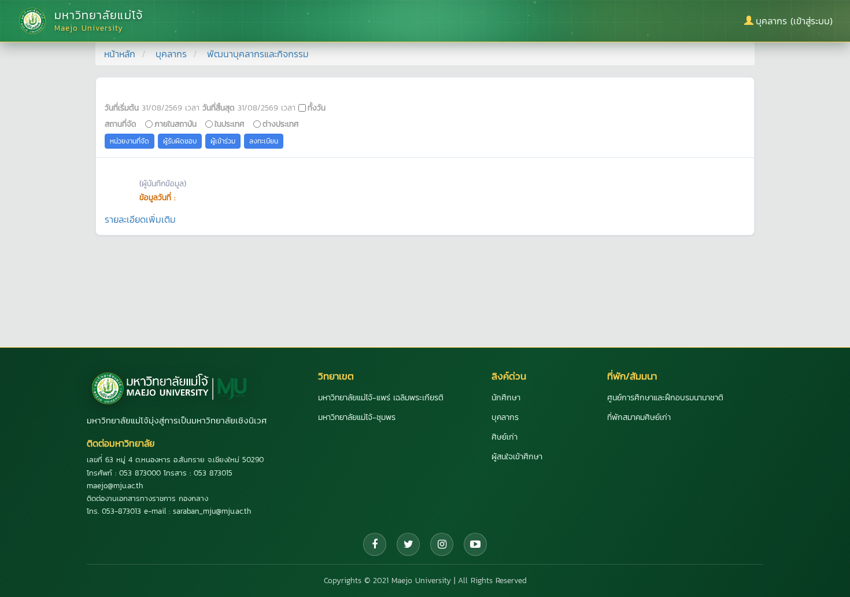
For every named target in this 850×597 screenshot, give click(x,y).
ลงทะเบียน (263, 141)
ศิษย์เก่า (504, 437)
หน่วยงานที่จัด (129, 141)
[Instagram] (441, 544)
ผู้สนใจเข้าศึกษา (516, 457)
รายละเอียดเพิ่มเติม (140, 219)
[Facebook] (374, 544)
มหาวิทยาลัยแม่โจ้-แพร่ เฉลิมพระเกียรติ (381, 398)
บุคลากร (171, 54)
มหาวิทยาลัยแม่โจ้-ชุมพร (357, 417)
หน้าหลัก (119, 54)
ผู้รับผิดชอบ (180, 141)
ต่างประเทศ (281, 124)
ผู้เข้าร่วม (222, 141)
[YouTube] (475, 544)
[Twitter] (408, 544)
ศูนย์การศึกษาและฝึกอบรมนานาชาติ (665, 398)
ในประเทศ (230, 124)
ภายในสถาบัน (175, 124)
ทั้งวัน (317, 107)
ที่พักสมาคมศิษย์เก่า (639, 417)
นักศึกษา (505, 398)
